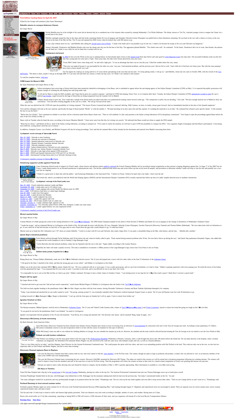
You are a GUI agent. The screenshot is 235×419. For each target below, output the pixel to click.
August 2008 (8, 28)
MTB (55, 14)
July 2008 (7, 26)
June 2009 (8, 25)
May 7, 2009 (24, 151)
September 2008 (9, 29)
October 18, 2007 (26, 201)
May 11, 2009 (25, 147)
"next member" (108, 354)
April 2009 (8, 22)
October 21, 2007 (26, 199)
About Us (119, 413)
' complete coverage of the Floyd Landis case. (40, 210)
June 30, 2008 (25, 193)
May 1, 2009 (24, 155)
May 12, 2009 (25, 145)
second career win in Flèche (101, 44)
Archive (117, 412)
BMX (60, 14)
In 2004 (65, 57)
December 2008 (9, 33)
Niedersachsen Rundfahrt (99, 339)
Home (111, 412)
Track (75, 14)
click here (44, 77)
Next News (37, 400)
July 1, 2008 (24, 191)
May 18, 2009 (25, 137)
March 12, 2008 (25, 197)
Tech (38, 14)
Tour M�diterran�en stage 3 (132, 307)
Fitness (88, 14)
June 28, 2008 (25, 195)
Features (44, 14)
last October (47, 96)
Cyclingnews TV (24, 14)
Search (102, 14)
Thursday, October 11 (27, 203)
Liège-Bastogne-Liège (172, 57)
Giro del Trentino (71, 372)
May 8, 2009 (24, 149)
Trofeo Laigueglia (152, 307)
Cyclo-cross (68, 14)
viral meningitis (139, 326)
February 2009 (9, 20)
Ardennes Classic (160, 259)
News (33, 14)
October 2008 (9, 30)
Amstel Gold (134, 57)
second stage (56, 372)
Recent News (9, 17)
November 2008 (9, 32)
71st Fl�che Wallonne (82, 222)
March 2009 (8, 21)
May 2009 (8, 24)
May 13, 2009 (25, 143)
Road (51, 14)
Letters (95, 14)
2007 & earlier (10, 35)
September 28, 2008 (27, 187)
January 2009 (9, 18)
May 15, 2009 (25, 139)
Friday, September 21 (27, 207)
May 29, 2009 (25, 185)
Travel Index (124, 412)
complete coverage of (39, 159)
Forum (108, 14)
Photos (81, 14)
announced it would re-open (201, 94)
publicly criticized (110, 166)
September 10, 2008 (27, 189)
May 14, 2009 (25, 141)
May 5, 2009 (24, 153)
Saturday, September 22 (28, 205)
